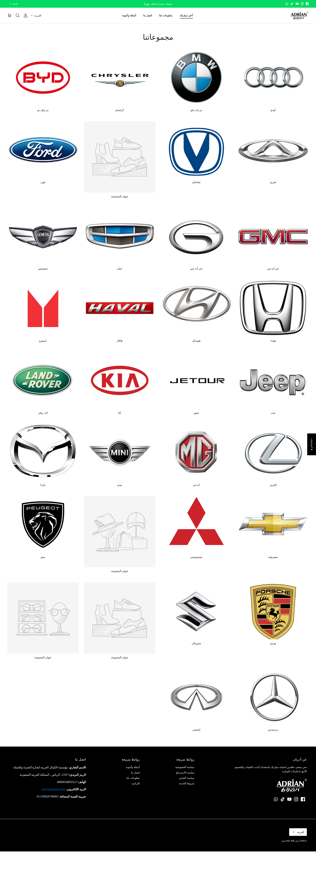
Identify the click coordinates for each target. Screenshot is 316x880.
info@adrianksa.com (53, 789)
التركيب (135, 783)
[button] (36, 15)
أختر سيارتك (186, 15)
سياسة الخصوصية (184, 767)
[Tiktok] (292, 3)
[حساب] (26, 15)
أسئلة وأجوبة (129, 15)
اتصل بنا (147, 15)
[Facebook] (307, 3)
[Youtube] (297, 3)
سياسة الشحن (186, 777)
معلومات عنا (165, 15)
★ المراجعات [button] (312, 444)
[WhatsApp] (286, 3)
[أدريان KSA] (299, 15)
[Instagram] (302, 3)
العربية (15, 4)
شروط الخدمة (186, 783)
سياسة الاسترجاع (185, 772)
